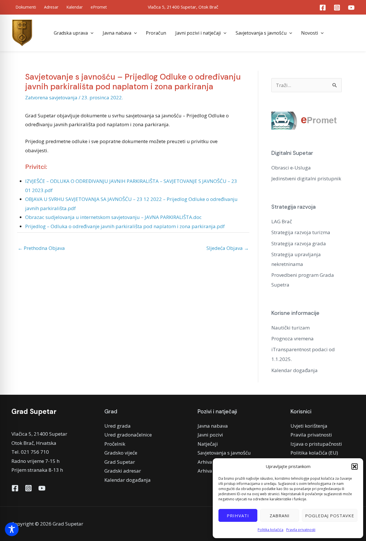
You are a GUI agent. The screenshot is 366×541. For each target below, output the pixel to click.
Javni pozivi (210, 434)
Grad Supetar (119, 462)
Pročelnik (114, 444)
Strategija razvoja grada (298, 243)
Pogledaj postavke (329, 515)
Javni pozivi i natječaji (198, 33)
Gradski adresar (122, 470)
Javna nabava (117, 33)
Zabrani (280, 515)
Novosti (309, 33)
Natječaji (208, 444)
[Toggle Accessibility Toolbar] (11, 529)
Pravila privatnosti (300, 529)
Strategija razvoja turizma (300, 232)
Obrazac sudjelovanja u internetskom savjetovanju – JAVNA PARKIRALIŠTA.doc (113, 217)
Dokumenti (25, 7)
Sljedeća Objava (227, 248)
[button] (354, 466)
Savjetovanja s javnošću (261, 33)
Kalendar (74, 7)
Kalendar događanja (294, 370)
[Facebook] (322, 7)
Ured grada (117, 425)
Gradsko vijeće (120, 452)
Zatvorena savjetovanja (51, 97)
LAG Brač (281, 221)
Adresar (51, 7)
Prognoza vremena (292, 338)
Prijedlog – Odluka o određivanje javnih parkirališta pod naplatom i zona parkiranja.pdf (125, 226)
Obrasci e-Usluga (291, 167)
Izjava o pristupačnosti (316, 444)
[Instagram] (337, 7)
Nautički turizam (290, 327)
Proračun (156, 33)
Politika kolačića (270, 529)
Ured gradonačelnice (128, 434)
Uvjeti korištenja (309, 425)
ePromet (99, 7)
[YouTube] (351, 7)
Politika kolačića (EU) (314, 452)
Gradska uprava (71, 33)
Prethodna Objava (41, 248)
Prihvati (238, 515)
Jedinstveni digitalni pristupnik (306, 178)
